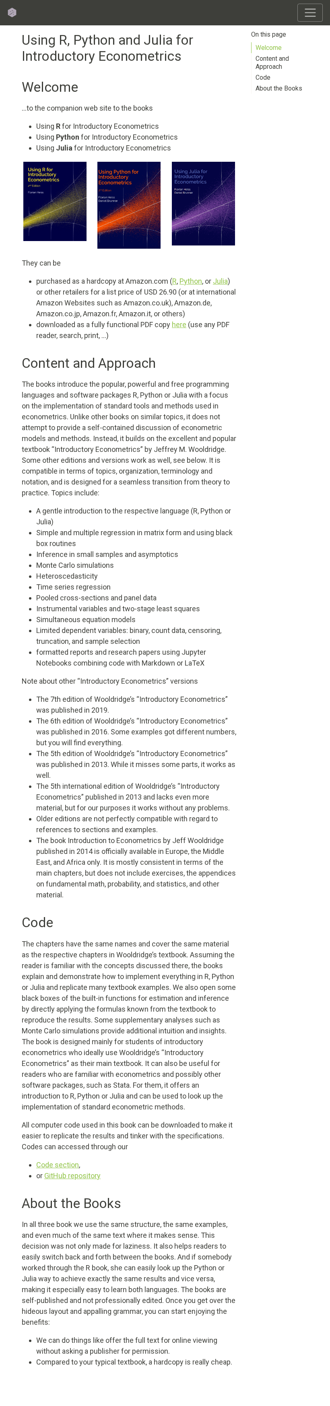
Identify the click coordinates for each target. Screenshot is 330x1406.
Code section (57, 1165)
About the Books (279, 88)
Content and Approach (272, 62)
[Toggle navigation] (310, 13)
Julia (220, 281)
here (179, 324)
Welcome (269, 48)
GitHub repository (72, 1175)
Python (190, 281)
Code (263, 77)
